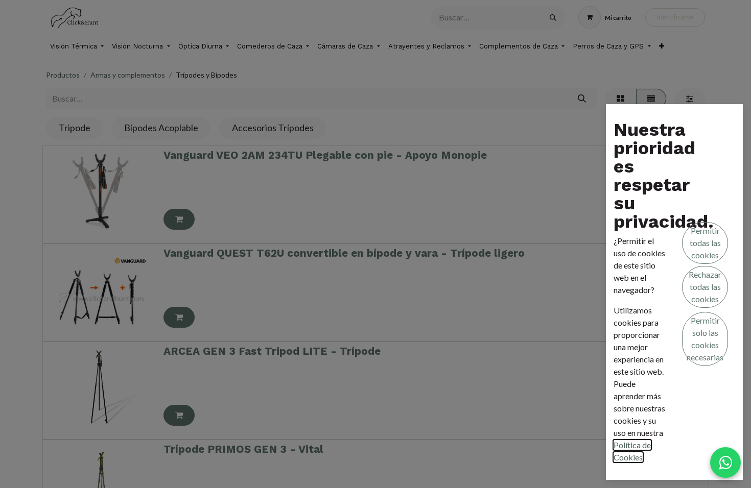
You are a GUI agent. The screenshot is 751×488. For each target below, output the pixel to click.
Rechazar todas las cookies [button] (705, 287)
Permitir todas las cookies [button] (705, 243)
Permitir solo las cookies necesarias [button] (705, 338)
